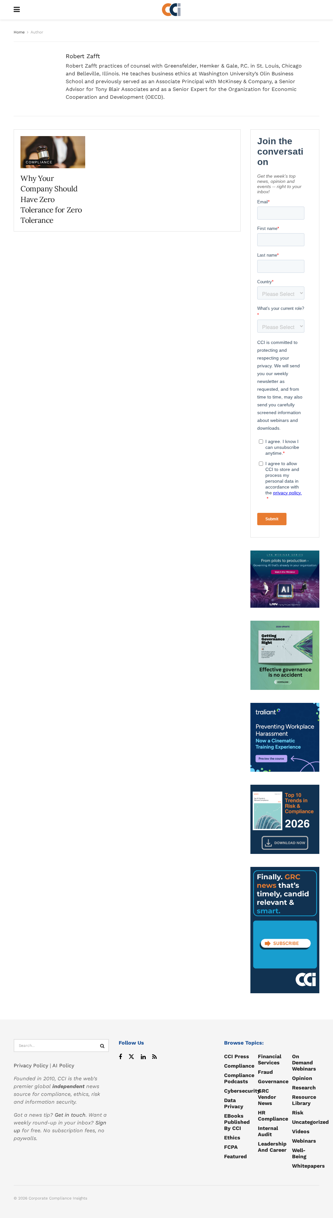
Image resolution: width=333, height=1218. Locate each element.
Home (19, 32)
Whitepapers (308, 1166)
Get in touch (70, 1115)
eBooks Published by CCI (237, 1122)
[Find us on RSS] (154, 1057)
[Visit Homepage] (171, 9)
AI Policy (63, 1065)
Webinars (304, 1141)
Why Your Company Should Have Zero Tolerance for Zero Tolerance (51, 199)
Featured (235, 1156)
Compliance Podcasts (239, 1078)
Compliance (39, 162)
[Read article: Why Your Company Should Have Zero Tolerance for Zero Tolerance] (52, 152)
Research (304, 1088)
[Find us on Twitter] (131, 1057)
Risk (297, 1113)
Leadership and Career (272, 1147)
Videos (301, 1131)
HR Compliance (273, 1116)
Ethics (232, 1138)
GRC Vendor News (267, 1097)
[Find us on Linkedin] (143, 1057)
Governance (273, 1081)
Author (37, 32)
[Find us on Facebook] (120, 1057)
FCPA (231, 1147)
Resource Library (304, 1100)
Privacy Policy (31, 1065)
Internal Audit (268, 1131)
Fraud (265, 1072)
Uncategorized (310, 1122)
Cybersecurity (242, 1091)
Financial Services (269, 1059)
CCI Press (236, 1056)
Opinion (302, 1078)
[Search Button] (102, 1045)
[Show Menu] (17, 9)
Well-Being (299, 1153)
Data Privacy (233, 1103)
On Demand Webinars (304, 1062)
